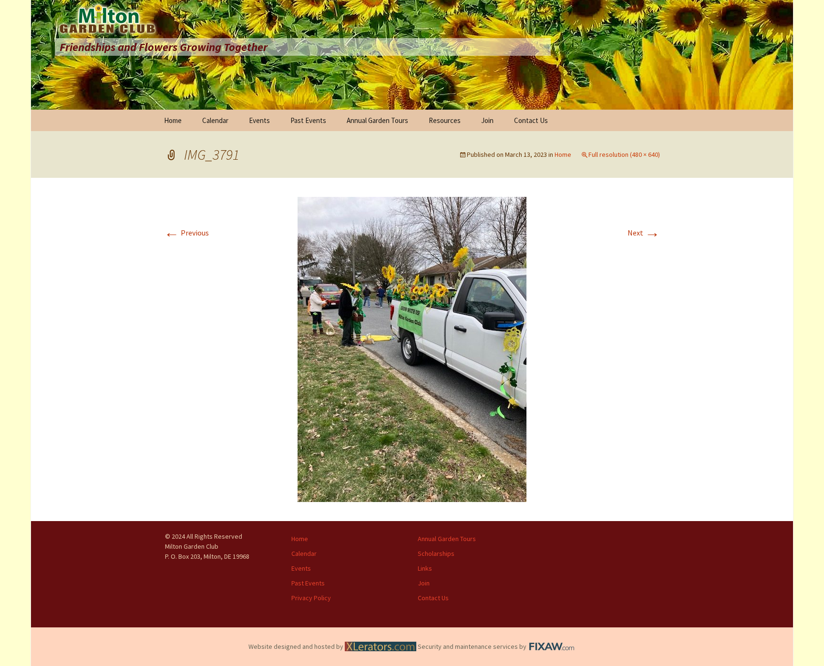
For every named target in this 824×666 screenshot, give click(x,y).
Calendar (215, 120)
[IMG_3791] (412, 348)
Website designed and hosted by (296, 646)
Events (259, 120)
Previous (186, 232)
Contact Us (531, 120)
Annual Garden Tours (377, 120)
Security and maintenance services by (473, 646)
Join (487, 120)
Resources (445, 120)
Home (173, 120)
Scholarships (436, 553)
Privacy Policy (311, 598)
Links (425, 568)
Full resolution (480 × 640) (624, 154)
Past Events (308, 120)
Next (644, 232)
